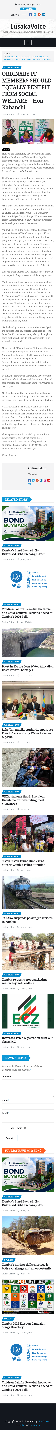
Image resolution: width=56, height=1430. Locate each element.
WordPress (43, 1421)
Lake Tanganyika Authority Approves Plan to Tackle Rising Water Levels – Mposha (27, 733)
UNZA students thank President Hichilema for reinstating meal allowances (23, 800)
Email (5, 1113)
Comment (7, 1076)
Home (7, 54)
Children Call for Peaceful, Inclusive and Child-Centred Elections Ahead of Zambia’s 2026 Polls (27, 613)
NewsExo (20, 1425)
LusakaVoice (28, 26)
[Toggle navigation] (28, 42)
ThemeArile (34, 1425)
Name (5, 1100)
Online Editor (8, 114)
